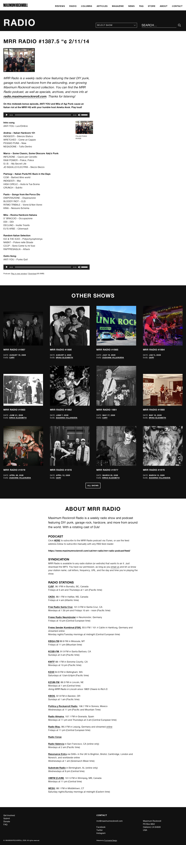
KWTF (51, 661)
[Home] (15, 6)
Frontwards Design (110, 840)
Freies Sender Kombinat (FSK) (64, 627)
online (109, 726)
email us (115, 566)
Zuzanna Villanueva (113, 357)
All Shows (93, 485)
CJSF (51, 586)
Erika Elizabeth (64, 357)
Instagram (101, 833)
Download (32, 274)
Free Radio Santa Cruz (60, 607)
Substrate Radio (57, 767)
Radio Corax (55, 737)
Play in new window (19, 274)
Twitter (99, 830)
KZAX (51, 672)
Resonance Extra (57, 754)
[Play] (6, 115)
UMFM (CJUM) (56, 778)
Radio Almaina (56, 716)
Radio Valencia (56, 743)
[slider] (84, 114)
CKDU (51, 596)
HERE (57, 540)
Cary (12, 357)
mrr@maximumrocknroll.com (109, 821)
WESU (51, 788)
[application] (46, 114)
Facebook (100, 827)
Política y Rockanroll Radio (62, 706)
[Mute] (79, 115)
